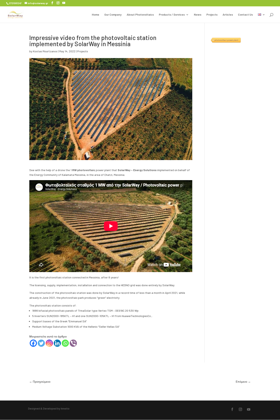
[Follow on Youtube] (248, 409)
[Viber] (73, 343)
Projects (211, 14)
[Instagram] (49, 343)
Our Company (113, 14)
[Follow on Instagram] (240, 409)
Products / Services (172, 14)
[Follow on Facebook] (232, 409)
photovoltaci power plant (226, 40)
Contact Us (245, 14)
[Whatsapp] (65, 343)
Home (95, 14)
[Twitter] (41, 343)
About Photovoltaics (140, 14)
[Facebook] (33, 343)
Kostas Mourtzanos (45, 51)
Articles (228, 14)
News (197, 14)
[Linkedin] (57, 343)
